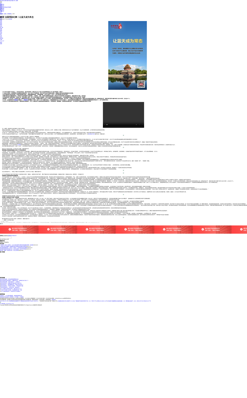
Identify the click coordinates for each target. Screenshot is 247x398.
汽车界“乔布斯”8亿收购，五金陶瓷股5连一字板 (11, 289)
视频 (1, 30)
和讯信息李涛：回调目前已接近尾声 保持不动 (11, 283)
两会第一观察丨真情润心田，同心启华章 (9, 250)
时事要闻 (9, 13)
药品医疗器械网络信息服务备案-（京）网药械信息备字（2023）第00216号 (125, 301)
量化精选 (2, 9)
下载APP (2, 11)
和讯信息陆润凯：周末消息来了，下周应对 (10, 281)
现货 (1, 23)
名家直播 (2, 8)
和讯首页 (2, 0)
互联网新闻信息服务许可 (14, 301)
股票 (8, 0)
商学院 (1, 38)
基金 (10, 0)
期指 (1, 24)
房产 (1, 34)
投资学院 (2, 4)
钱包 (1, 42)
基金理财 (2, 7)
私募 (1, 20)
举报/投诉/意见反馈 (4, 297)
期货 (12, 0)
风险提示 (54, 299)
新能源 (15, 99)
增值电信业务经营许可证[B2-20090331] (29, 301)
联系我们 (12, 297)
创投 (1, 22)
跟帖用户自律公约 (12, 235)
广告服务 (21, 297)
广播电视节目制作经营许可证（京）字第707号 (85, 301)
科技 (1, 36)
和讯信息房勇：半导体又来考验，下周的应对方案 (12, 285)
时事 (1, 28)
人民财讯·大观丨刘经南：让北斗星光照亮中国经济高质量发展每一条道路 (16, 245)
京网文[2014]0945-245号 (102, 301)
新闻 (5, 0)
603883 (93, 134)
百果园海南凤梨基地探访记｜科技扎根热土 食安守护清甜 (13, 249)
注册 (1, 39)
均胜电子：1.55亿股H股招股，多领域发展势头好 (11, 295)
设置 (1, 43)
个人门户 (2, 40)
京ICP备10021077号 (146, 301)
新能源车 (26, 99)
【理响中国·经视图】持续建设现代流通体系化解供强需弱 (13, 246)
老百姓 (89, 134)
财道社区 (2, 5)
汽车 (1, 35)
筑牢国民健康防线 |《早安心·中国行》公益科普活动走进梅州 (14, 247)
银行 (1, 3)
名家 (1, 32)
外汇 (15, 0)
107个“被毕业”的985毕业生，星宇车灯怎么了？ (11, 288)
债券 (17, 0)
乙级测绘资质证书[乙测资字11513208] (66, 301)
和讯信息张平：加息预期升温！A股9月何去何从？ (12, 284)
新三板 (1, 27)
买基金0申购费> (7, 7)
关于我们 (17, 297)
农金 (1, 26)
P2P (1, 12)
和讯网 (1, 13)
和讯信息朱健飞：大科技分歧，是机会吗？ (10, 287)
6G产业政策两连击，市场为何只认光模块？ (11, 291)
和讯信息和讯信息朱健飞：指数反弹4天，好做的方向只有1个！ (14, 280)
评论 (1, 31)
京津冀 (19, 144)
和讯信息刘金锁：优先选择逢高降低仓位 (9, 279)
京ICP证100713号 (4, 301)
